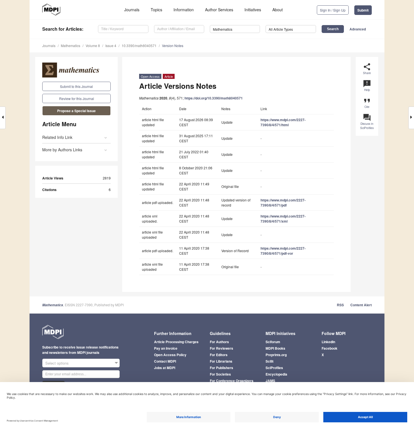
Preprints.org (276, 354)
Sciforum (273, 341)
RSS (340, 304)
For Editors (219, 354)
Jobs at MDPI (164, 367)
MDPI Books (275, 348)
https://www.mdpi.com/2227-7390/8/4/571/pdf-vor (283, 251)
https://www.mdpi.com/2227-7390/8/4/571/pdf (283, 203)
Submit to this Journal (76, 86)
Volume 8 (93, 45)
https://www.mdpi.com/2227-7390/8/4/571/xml (283, 219)
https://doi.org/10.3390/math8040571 (213, 98)
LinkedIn (328, 341)
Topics (156, 9)
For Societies (220, 374)
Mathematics (70, 45)
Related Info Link (57, 137)
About (277, 9)
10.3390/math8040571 (139, 45)
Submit (363, 10)
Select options (57, 363)
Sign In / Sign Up (333, 10)
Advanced (358, 29)
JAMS (270, 380)
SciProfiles (274, 367)
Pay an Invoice (165, 348)
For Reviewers (221, 348)
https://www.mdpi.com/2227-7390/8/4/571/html (283, 122)
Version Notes (172, 45)
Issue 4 (110, 45)
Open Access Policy (170, 354)
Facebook (329, 348)
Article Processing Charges (176, 341)
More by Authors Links (62, 149)
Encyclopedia (276, 374)
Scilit (269, 361)
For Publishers (221, 367)
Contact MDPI (165, 361)
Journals (131, 9)
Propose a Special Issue (76, 110)
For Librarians (221, 361)
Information (183, 9)
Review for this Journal (76, 98)
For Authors (219, 341)
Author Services (219, 9)
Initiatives (252, 9)
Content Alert (361, 304)
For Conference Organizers (231, 380)
